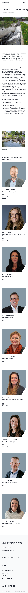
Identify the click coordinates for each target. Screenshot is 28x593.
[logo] (5, 2)
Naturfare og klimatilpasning (9, 12)
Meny (24, 2)
